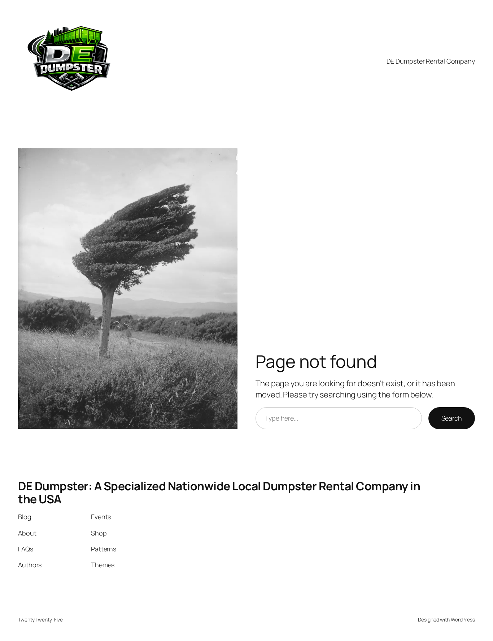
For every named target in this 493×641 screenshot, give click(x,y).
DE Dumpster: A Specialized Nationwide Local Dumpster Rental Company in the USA (219, 492)
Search (451, 418)
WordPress (463, 619)
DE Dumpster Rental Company (431, 61)
